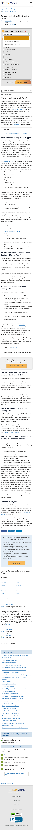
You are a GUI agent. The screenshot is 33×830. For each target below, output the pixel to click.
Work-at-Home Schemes (9, 662)
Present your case (9, 755)
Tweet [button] (11, 531)
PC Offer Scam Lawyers (8, 686)
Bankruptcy (8, 77)
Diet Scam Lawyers (7, 725)
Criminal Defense (10, 49)
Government (9, 67)
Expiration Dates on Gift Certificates (12, 698)
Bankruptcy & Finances (12, 64)
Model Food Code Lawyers (9, 660)
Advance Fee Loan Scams (9, 720)
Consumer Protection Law (9, 11)
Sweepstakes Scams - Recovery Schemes (14, 670)
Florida (2, 593)
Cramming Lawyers (7, 703)
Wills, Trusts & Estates (11, 62)
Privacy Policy (16, 800)
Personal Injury (9, 59)
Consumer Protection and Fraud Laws (13, 723)
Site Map (16, 804)
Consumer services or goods (12, 231)
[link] (3, 779)
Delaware (19, 591)
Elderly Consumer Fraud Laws (10, 706)
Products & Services (11, 69)
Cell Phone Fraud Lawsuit (9, 708)
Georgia (18, 593)
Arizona (3, 585)
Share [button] (4, 531)
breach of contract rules (12, 432)
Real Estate (8, 52)
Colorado (19, 588)
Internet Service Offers (8, 691)
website (7, 624)
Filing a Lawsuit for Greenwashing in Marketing (15, 728)
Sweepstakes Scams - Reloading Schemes (14, 667)
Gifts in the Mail (6, 658)
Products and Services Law (9, 10)
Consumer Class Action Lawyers (11, 718)
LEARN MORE (16, 563)
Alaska (18, 582)
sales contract (15, 347)
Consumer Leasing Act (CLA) (10, 716)
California (3, 588)
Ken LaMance (9, 629)
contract (16, 124)
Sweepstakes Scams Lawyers (10, 672)
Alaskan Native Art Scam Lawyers (11, 711)
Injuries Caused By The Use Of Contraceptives (15, 655)
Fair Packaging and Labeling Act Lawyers (13, 696)
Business (7, 54)
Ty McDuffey (8, 21)
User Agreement (16, 796)
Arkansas (18, 585)
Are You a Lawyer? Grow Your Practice (17, 134)
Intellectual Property (11, 72)
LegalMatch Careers (16, 809)
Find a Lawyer (4, 8)
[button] (31, 3)
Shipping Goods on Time (9, 684)
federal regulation (8, 161)
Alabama (3, 582)
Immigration (8, 57)
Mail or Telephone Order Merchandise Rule (14, 689)
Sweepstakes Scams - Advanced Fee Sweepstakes (16, 675)
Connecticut (4, 591)
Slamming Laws (6, 681)
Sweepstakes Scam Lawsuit (10, 694)
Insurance (8, 74)
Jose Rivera (11, 24)
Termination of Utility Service (10, 713)
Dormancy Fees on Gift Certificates (12, 701)
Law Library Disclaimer (7, 783)
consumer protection (19, 109)
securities (22, 325)
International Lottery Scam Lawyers (12, 665)
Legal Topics (13, 8)
